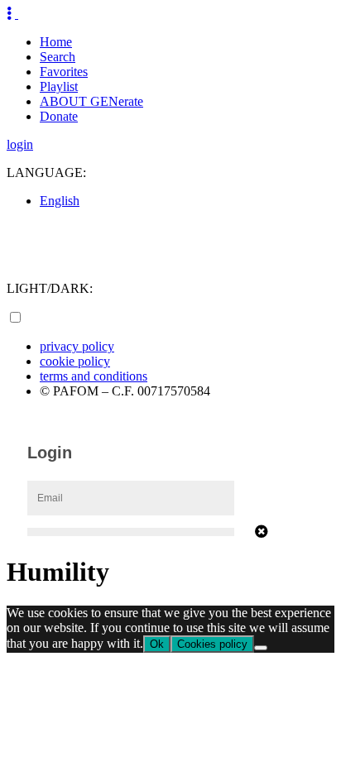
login (20, 144)
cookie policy (75, 361)
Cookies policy (212, 644)
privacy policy (77, 346)
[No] (260, 647)
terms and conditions (93, 376)
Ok (157, 644)
